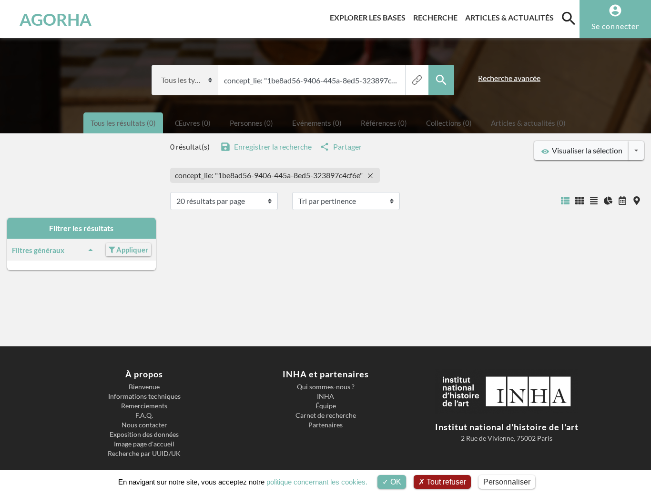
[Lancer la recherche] (441, 80)
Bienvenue (144, 386)
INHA (325, 396)
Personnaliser (506, 482)
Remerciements (144, 406)
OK (394, 482)
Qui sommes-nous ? (326, 386)
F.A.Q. (144, 415)
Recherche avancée (509, 77)
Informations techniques (144, 396)
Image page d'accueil (144, 444)
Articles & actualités (511, 17)
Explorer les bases (369, 17)
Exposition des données (144, 434)
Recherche (437, 17)
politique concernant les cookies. (316, 482)
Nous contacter (144, 425)
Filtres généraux (38, 250)
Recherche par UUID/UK (144, 453)
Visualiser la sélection (585, 150)
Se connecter (615, 25)
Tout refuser (445, 482)
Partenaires (325, 425)
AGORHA (56, 19)
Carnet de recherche (325, 415)
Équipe (325, 406)
